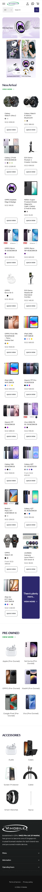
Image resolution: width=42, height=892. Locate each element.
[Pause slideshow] (28, 73)
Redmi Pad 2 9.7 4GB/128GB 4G (11, 511)
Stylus (30, 810)
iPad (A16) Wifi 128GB (28, 335)
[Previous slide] (14, 73)
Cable (30, 785)
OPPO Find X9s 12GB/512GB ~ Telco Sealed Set (11, 337)
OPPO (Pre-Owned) (11, 688)
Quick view (11, 130)
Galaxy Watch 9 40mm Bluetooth (30, 116)
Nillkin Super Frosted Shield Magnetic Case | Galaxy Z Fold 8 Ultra (30, 204)
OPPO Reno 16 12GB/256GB (11, 249)
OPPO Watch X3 (9, 554)
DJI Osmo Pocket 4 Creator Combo (30, 160)
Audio (11, 760)
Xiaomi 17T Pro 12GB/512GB (30, 381)
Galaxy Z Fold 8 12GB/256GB (10, 159)
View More (7, 89)
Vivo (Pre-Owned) (30, 713)
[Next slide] (23, 73)
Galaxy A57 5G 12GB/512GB (30, 465)
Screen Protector (11, 785)
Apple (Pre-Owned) (11, 661)
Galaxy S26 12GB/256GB (10, 465)
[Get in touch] (32, 3)
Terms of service (15, 882)
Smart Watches (11, 810)
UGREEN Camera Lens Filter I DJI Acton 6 (29, 556)
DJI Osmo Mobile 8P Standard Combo (28, 293)
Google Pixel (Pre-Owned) (11, 714)
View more (7, 637)
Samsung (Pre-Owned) (30, 662)
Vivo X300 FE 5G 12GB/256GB (30, 423)
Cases (30, 760)
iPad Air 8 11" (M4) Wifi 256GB (9, 599)
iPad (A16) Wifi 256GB (9, 381)
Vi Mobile (23, 887)
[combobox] (27, 10)
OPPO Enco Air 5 (9, 291)
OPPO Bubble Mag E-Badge (10, 201)
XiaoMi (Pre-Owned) (31, 688)
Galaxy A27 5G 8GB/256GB (30, 510)
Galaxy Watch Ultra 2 (10, 115)
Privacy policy (28, 882)
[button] (3, 3)
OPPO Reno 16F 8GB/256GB (30, 249)
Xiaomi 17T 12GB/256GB (10, 423)
